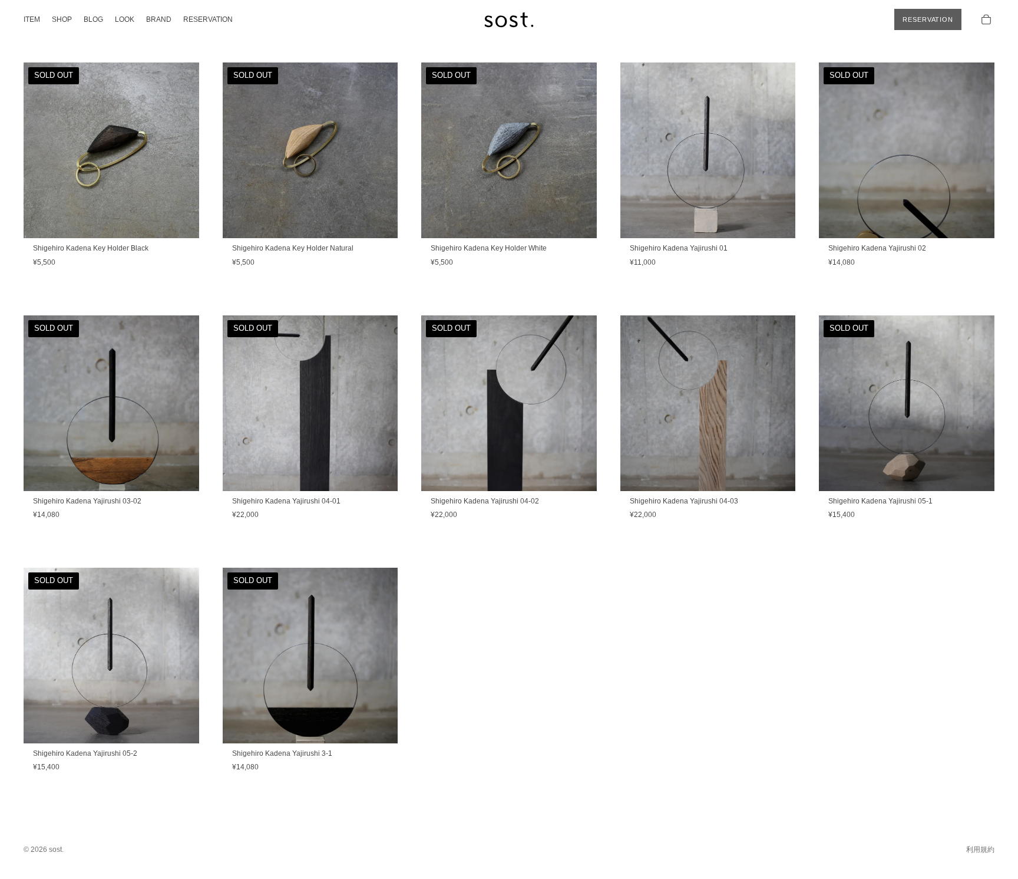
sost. (56, 849)
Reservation (928, 19)
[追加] (777, 220)
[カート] (986, 19)
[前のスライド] (41, 150)
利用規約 (980, 849)
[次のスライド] (181, 150)
